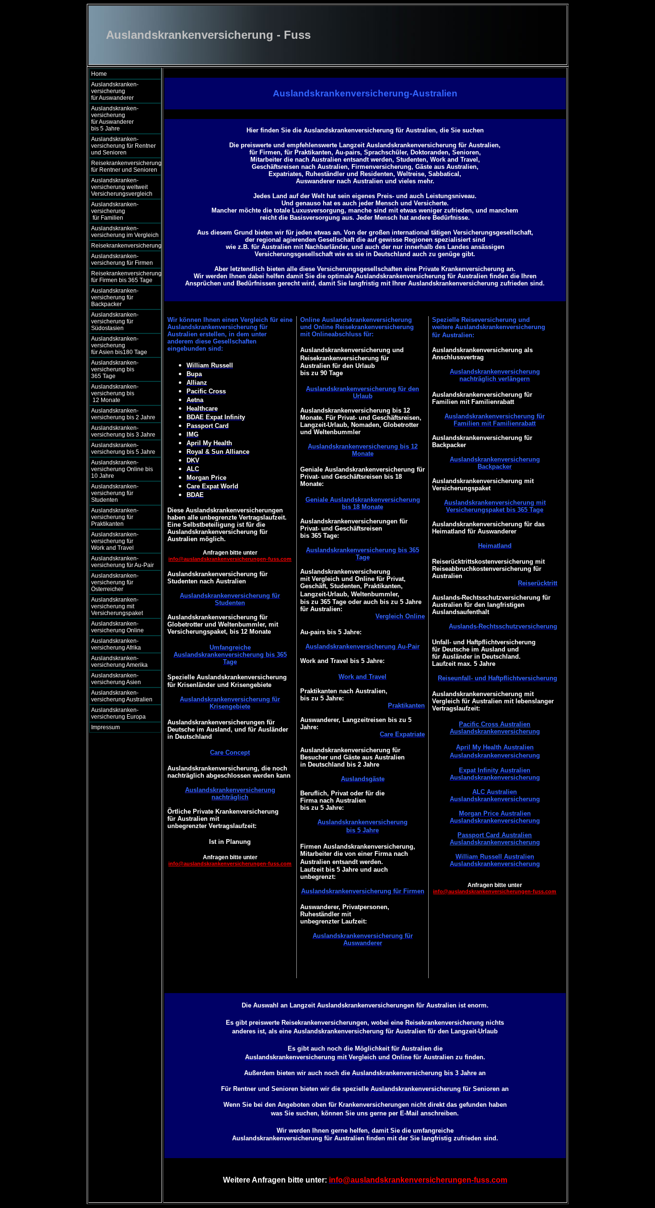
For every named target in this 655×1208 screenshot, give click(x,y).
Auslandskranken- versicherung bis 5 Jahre (123, 448)
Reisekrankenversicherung (126, 245)
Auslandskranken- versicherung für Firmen (122, 259)
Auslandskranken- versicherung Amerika (119, 661)
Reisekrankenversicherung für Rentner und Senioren (126, 166)
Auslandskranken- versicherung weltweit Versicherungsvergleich (121, 187)
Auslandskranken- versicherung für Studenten (115, 493)
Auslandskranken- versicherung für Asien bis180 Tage (122, 345)
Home (99, 74)
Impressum (105, 727)
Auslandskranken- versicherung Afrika (116, 644)
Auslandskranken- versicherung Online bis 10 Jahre (122, 469)
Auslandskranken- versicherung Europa (118, 713)
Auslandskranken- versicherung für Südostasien (115, 321)
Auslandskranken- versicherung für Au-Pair (122, 561)
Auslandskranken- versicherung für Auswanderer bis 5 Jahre (122, 118)
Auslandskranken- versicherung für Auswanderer (121, 91)
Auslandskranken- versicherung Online (117, 627)
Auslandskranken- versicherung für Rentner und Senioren (123, 146)
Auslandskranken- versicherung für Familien (121, 211)
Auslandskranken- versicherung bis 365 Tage (122, 369)
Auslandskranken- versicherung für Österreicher (115, 582)
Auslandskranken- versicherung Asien (116, 679)
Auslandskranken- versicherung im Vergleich (125, 231)
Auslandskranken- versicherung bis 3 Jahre (123, 431)
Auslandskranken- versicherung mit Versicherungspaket (117, 606)
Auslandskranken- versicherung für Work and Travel (119, 541)
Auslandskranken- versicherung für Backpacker (115, 297)
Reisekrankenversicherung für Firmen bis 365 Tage (126, 277)
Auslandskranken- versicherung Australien (121, 696)
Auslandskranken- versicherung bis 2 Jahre (123, 414)
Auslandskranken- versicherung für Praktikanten (115, 517)
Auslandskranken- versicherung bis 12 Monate (120, 393)
